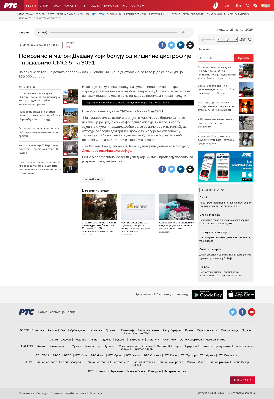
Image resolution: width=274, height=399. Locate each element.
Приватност (26, 393)
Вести (31, 5)
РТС (125, 5)
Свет (51, 14)
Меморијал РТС (215, 339)
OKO (56, 5)
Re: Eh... (204, 266)
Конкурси (154, 371)
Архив (137, 364)
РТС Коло (170, 355)
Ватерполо (137, 339)
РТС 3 (68, 355)
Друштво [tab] (28, 87)
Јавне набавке (136, 371)
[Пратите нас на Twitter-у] (233, 312)
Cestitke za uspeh (210, 249)
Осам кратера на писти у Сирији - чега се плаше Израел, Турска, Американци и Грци (217, 106)
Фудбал (66, 339)
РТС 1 (45, 355)
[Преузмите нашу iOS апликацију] (241, 294)
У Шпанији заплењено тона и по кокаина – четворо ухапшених (216, 123)
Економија (114, 14)
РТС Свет (81, 355)
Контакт (101, 371)
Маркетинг (116, 371)
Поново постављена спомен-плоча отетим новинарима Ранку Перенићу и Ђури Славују (39, 115)
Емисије (111, 5)
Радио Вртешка (219, 362)
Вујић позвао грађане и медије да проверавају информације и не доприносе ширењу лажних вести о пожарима (40, 167)
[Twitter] (171, 45)
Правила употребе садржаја (68, 393)
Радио (94, 5)
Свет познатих (128, 346)
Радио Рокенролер (171, 362)
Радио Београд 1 (47, 362)
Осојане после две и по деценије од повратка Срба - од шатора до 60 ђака (216, 89)
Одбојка (106, 339)
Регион (40, 14)
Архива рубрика (238, 14)
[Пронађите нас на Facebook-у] (242, 312)
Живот (41, 346)
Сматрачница (216, 14)
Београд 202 (120, 362)
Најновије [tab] (205, 49)
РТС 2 (56, 355)
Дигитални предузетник (216, 346)
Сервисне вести (193, 14)
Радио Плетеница (144, 362)
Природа (191, 346)
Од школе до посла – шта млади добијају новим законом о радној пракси (39, 132)
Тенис (93, 339)
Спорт (45, 5)
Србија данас (65, 14)
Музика (76, 346)
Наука (177, 346)
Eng (238, 5)
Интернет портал (175, 371)
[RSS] (255, 5)
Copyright (42, 393)
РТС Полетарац (228, 355)
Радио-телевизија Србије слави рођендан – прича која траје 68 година (38, 148)
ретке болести (93, 179)
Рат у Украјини (159, 14)
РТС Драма (115, 355)
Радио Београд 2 (72, 362)
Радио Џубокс (196, 362)
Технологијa (92, 346)
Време (176, 14)
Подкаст (25, 18)
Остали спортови (191, 339)
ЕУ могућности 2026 (47, 18)
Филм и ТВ (163, 346)
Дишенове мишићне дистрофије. (107, 151)
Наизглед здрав (143, 349)
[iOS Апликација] (225, 166)
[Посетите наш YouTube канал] (251, 312)
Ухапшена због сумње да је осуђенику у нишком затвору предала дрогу (216, 139)
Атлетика (153, 339)
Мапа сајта (242, 380)
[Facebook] (162, 45)
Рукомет (120, 339)
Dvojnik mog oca (209, 214)
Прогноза (207, 39)
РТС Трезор (188, 355)
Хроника (83, 14)
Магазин (71, 5)
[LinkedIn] (181, 45)
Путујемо (109, 346)
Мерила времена (135, 14)
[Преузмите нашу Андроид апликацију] (207, 294)
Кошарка (80, 339)
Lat (227, 5)
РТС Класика (152, 355)
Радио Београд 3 (98, 362)
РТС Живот (133, 355)
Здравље (147, 346)
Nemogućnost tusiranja (213, 232)
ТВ (84, 5)
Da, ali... (203, 197)
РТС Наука (98, 355)
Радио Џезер (240, 362)
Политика (26, 14)
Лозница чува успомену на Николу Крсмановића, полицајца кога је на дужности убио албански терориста (39, 99)
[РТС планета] (216, 5)
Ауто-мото (169, 339)
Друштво (98, 14)
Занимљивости (58, 346)
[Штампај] (190, 45)
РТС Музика (207, 355)
